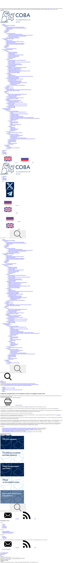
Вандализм (10, 74)
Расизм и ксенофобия (6, 531)
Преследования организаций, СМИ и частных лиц (15, 41)
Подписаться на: (3, 558)
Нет (3, 10)
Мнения (7, 29)
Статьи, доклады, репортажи (13, 36)
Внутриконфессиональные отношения (15, 81)
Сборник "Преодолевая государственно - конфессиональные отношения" (18, 89)
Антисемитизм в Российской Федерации (15, 34)
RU (33, 162)
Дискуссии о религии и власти (13, 55)
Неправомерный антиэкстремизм (8, 532)
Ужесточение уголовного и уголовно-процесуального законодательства (22, 138)
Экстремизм (8, 73)
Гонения (7, 59)
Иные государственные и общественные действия (15, 259)
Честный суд (12, 130)
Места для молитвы (11, 276)
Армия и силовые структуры (11, 96)
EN (16, 162)
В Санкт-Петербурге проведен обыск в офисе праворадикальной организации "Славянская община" (21, 384)
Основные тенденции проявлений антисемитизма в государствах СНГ (20, 35)
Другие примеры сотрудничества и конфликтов (16, 85)
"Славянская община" (15, 421)
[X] (5, 435)
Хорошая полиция (13, 129)
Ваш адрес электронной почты (5, 557)
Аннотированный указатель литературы (15, 132)
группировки (58, 414)
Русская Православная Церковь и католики (15, 78)
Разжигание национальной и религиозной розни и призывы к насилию (20, 76)
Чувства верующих (11, 53)
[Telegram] (3, 435)
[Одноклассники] (2, 435)
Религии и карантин (11, 57)
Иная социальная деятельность (13, 101)
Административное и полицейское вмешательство (17, 60)
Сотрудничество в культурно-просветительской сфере (17, 105)
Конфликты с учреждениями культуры (15, 68)
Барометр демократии (12, 139)
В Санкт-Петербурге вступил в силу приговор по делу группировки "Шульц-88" (18, 385)
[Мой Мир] (9, 435)
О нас (3, 151)
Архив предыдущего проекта (13, 134)
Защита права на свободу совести (14, 69)
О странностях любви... (14, 114)
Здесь (48, 8)
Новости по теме (3, 381)
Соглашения (10, 58)
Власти (7, 51)
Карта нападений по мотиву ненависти (13, 37)
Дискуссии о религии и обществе (14, 72)
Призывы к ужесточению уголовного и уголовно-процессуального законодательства (25, 118)
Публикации (6, 30)
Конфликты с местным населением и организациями (17, 67)
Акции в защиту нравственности (14, 71)
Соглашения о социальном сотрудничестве (15, 102)
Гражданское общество (14, 121)
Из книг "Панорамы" (10, 88)
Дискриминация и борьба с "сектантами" (15, 64)
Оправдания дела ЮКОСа (14, 115)
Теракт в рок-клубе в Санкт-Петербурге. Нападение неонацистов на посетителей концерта (19, 383)
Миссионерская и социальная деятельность (13, 100)
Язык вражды (6, 360)
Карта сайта (2, 554)
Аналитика (4, 152)
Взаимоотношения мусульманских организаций (18, 82)
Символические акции (14, 119)
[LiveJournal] (10, 435)
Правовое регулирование (12, 52)
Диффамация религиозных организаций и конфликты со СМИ (19, 70)
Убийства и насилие (11, 75)
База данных (4, 153)
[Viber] (6, 435)
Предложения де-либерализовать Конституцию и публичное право (21, 117)
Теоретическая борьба (12, 65)
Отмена (7, 560)
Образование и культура (10, 318)
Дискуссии (8, 133)
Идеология (10, 120)
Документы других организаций (14, 147)
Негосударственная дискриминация (14, 63)
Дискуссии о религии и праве (13, 56)
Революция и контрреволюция (15, 124)
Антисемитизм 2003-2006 (10, 33)
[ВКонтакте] (1, 435)
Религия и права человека (12, 95)
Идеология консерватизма (14, 136)
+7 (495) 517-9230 (5, 552)
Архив (5, 32)
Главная (3, 524)
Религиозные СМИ (11, 107)
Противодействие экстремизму (13, 77)
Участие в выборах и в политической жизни (16, 54)
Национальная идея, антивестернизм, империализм (19, 113)
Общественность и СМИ (10, 66)
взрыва (26, 406)
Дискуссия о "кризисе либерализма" (16, 135)
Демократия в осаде (7, 109)
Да (1, 10)
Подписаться (3, 560)
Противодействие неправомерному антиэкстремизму (15, 43)
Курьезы (11, 112)
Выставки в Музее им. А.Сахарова (12, 98)
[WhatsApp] (8, 435)
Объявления (4, 150)
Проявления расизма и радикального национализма (15, 27)
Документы (6, 31)
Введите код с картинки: (4, 559)
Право (11, 123)
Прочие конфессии (13, 84)
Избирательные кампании (10, 42)
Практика (10, 126)
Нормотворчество (9, 28)
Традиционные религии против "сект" (15, 80)
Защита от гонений (11, 62)
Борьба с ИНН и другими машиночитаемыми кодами (17, 94)
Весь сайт (9, 558)
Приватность (12, 127)
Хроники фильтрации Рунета (11, 48)
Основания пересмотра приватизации (16, 116)
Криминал (8, 99)
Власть (7, 93)
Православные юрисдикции (15, 83)
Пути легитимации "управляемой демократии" (18, 137)
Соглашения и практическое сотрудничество (16, 97)
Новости (5, 26)
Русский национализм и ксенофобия (18, 558)
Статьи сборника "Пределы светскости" (13, 90)
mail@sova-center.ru (3, 553)
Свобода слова (12, 125)
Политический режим (14, 122)
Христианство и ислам (12, 79)
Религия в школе (11, 104)
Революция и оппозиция (12, 143)
